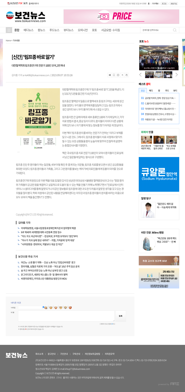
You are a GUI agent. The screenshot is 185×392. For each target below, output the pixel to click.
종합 (16, 30)
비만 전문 (152, 232)
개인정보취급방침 (92, 353)
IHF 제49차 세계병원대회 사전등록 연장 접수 (41, 232)
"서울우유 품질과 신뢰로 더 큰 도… (158, 148)
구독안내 (76, 353)
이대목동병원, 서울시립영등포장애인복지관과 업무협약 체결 (48, 228)
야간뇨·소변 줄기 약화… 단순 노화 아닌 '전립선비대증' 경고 (48, 262)
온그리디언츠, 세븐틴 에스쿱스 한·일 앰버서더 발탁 (44, 274)
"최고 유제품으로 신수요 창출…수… (171, 148)
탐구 (146, 198)
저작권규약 (109, 353)
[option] (121, 16)
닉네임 (13, 307)
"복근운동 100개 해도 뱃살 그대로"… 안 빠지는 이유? (167, 241)
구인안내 (64, 353)
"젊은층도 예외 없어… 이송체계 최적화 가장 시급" (166, 207)
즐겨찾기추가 (34, 3)
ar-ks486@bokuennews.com (36, 75)
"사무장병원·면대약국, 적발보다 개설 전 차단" (42, 244)
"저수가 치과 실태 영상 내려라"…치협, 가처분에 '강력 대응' (48, 240)
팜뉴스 (41, 30)
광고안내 (51, 353)
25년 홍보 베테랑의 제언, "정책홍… (146, 148)
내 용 (12, 312)
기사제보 (155, 3)
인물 (147, 132)
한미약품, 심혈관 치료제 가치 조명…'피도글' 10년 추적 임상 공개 (50, 266)
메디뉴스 (28, 30)
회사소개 (39, 353)
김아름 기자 (17, 75)
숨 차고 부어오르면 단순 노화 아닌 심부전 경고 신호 (44, 270)
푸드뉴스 (54, 30)
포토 (94, 30)
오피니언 (83, 30)
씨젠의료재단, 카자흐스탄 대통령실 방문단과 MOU (44, 278)
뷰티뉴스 (68, 30)
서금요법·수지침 (110, 30)
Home (8, 40)
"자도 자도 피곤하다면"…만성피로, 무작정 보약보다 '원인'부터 (49, 236)
